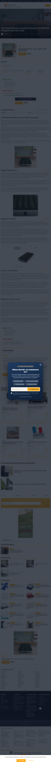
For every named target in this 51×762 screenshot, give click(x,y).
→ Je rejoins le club (33, 389)
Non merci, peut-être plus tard (25, 396)
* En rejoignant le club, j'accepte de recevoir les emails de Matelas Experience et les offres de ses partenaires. (26, 393)
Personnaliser (31, 760)
